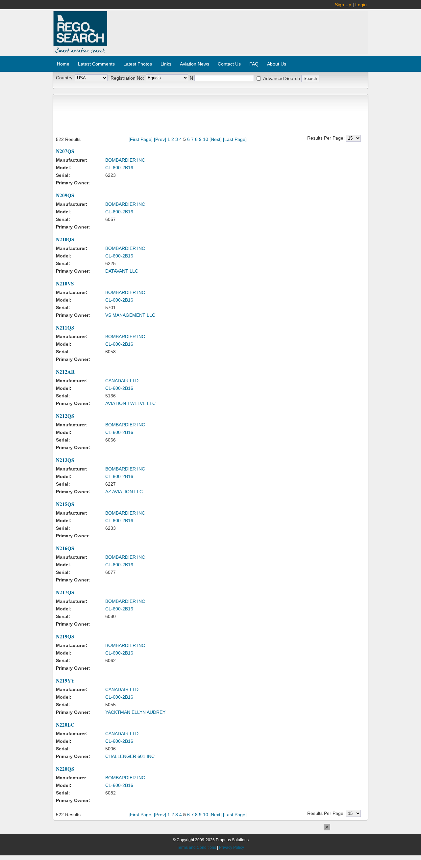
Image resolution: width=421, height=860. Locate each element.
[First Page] (141, 139)
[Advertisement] (238, 29)
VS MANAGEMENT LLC (130, 315)
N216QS (65, 548)
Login (361, 4)
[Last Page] (235, 139)
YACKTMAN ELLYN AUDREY (135, 712)
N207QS (65, 151)
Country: (65, 77)
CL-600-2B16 (119, 167)
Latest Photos (137, 64)
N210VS (65, 283)
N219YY (65, 680)
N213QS (65, 460)
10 (205, 139)
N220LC (65, 724)
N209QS (65, 195)
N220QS (65, 768)
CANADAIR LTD (121, 380)
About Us (276, 64)
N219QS (65, 636)
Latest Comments (96, 64)
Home (63, 64)
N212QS (65, 415)
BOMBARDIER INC (125, 160)
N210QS (65, 239)
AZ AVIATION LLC (124, 491)
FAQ (254, 64)
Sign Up (343, 4)
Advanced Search (281, 78)
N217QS (65, 592)
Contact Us (229, 64)
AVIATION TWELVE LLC (130, 403)
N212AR (65, 371)
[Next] (216, 139)
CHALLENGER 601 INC (130, 756)
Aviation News (194, 64)
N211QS (65, 327)
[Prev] (160, 139)
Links (166, 64)
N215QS (65, 504)
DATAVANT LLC (121, 271)
